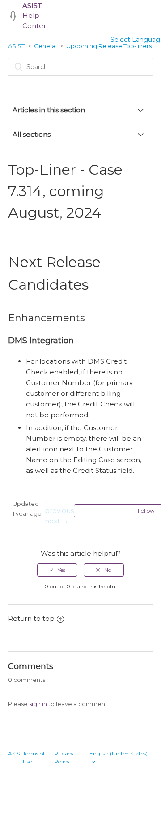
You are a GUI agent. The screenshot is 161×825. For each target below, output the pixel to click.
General (45, 45)
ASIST (16, 45)
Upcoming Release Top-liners (109, 45)
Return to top (31, 618)
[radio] (57, 570)
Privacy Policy (64, 757)
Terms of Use (34, 757)
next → (56, 521)
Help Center (34, 15)
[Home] (13, 15)
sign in (38, 703)
